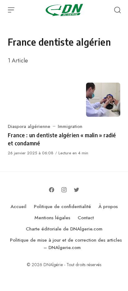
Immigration (70, 126)
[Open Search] (117, 10)
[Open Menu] (11, 10)
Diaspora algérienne (29, 126)
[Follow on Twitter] (76, 189)
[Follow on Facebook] (51, 189)
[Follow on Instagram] (64, 189)
